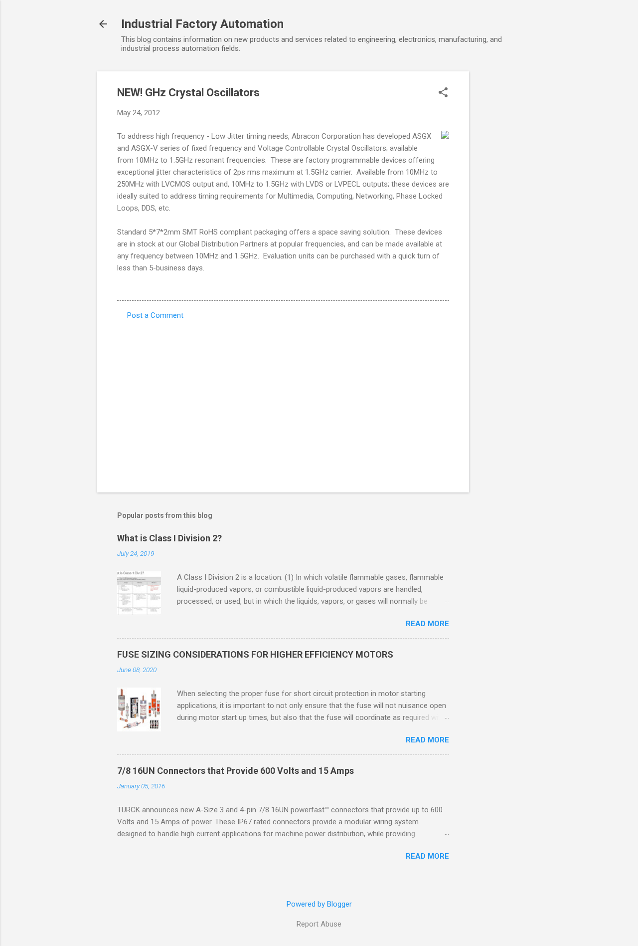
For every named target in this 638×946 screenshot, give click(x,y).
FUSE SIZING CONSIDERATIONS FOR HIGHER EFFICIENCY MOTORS (255, 654)
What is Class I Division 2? (169, 538)
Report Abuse (319, 924)
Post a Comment (155, 315)
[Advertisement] (509, 221)
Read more (427, 623)
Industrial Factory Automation (202, 24)
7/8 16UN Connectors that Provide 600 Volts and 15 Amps (235, 770)
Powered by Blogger (319, 904)
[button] (443, 93)
